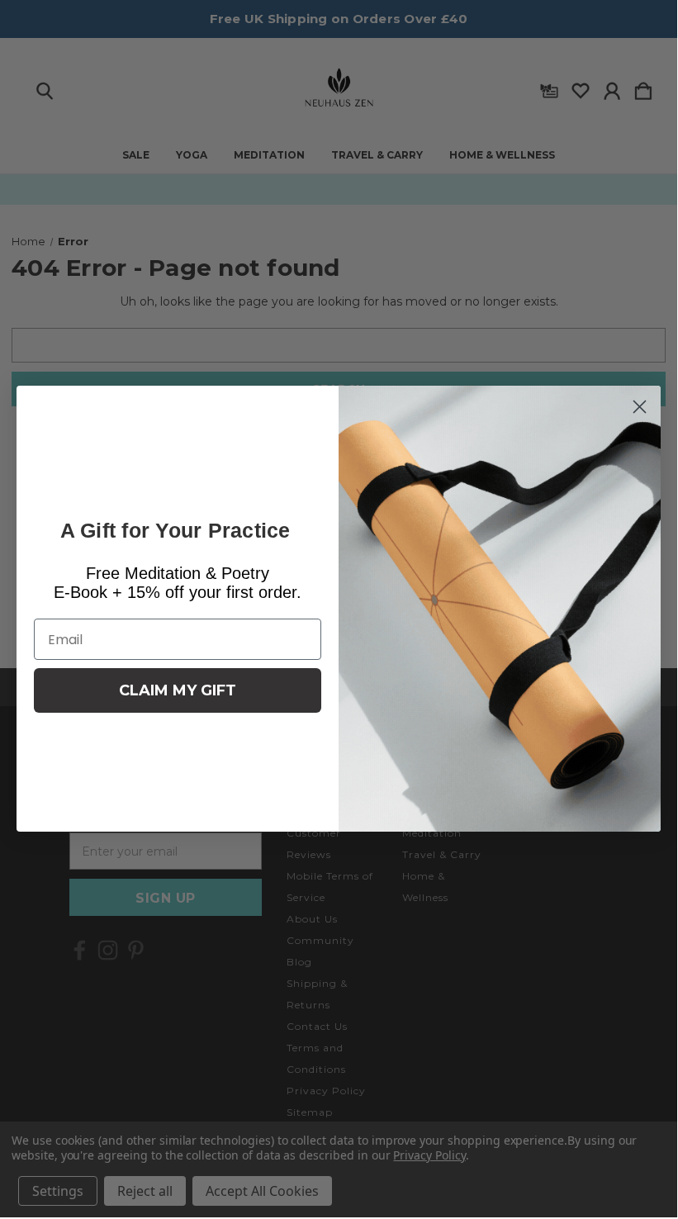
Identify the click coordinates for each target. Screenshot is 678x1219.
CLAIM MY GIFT (177, 690)
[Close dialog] (639, 406)
